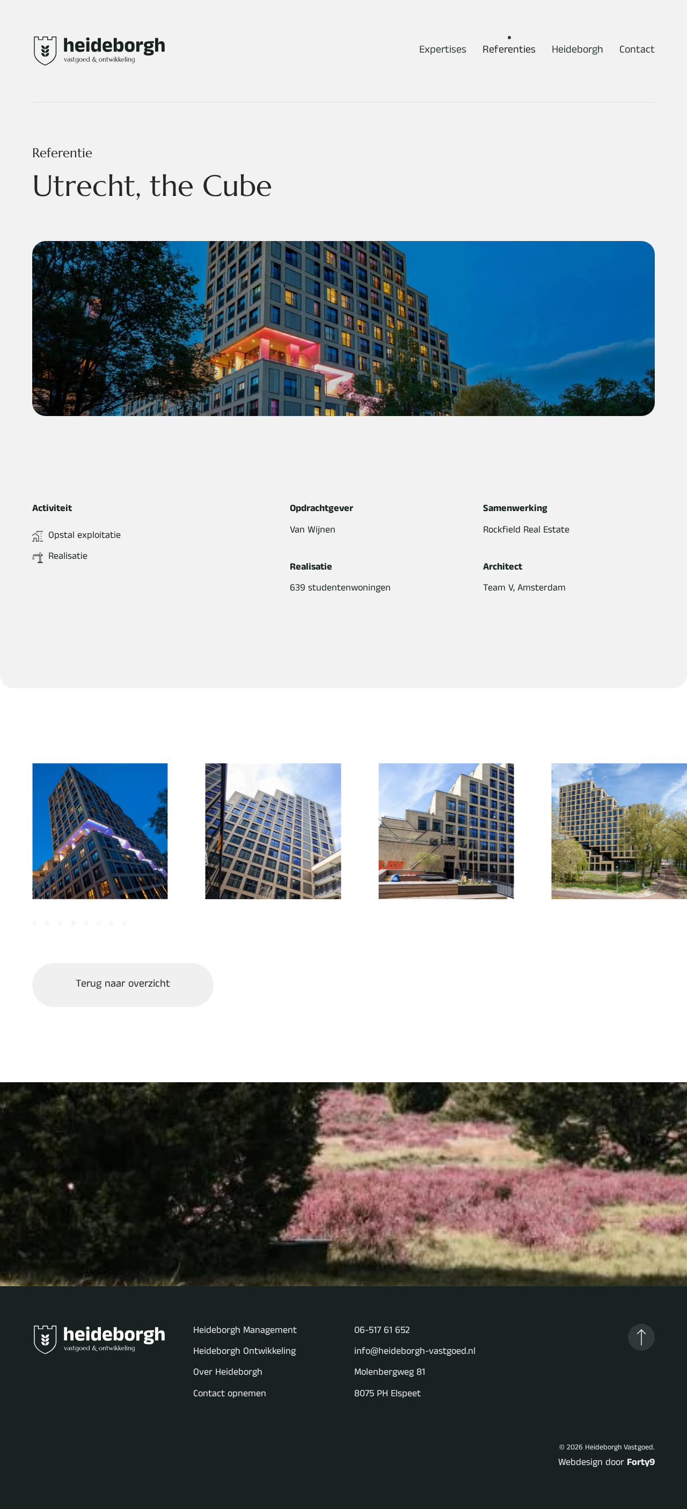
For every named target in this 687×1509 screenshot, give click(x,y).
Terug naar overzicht (123, 985)
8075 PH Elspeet (387, 1395)
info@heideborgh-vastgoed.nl (415, 1352)
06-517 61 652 (382, 1331)
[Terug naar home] (99, 51)
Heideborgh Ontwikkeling (244, 1352)
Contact (637, 51)
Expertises (442, 51)
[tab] (34, 923)
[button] (641, 1337)
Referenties (509, 51)
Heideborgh (577, 51)
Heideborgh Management (245, 1331)
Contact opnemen (229, 1395)
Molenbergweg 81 (389, 1373)
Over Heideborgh (227, 1373)
